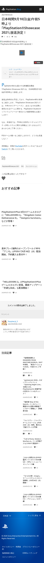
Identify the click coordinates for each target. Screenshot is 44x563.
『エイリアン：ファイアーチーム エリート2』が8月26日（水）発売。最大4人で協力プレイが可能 (32, 423)
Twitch (4, 149)
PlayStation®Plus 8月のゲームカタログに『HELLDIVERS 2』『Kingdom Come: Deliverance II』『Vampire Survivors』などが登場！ (22, 216)
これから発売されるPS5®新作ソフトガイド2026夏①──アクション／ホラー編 (32, 497)
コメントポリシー (9, 557)
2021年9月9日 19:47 (15, 324)
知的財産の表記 (8, 553)
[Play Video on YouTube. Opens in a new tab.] (38, 62)
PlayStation (13, 9)
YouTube (18, 146)
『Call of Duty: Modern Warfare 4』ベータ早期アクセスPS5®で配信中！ (32, 441)
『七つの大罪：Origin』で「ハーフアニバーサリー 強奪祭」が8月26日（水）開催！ (32, 479)
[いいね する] (14, 226)
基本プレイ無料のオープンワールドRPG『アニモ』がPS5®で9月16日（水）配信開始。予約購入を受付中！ (21, 251)
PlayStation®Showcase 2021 (10, 166)
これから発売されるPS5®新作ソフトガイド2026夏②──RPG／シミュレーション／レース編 (32, 460)
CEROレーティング (30, 553)
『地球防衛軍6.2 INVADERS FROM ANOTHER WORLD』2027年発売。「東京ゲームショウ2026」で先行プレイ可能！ (32, 363)
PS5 (22, 166)
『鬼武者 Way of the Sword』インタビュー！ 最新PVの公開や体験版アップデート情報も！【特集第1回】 (32, 406)
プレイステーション (31, 166)
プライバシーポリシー (31, 547)
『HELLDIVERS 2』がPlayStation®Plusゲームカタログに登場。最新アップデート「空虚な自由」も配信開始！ (22, 284)
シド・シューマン (15, 69)
